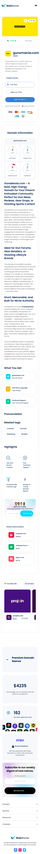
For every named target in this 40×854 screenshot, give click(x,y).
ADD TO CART (19, 100)
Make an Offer (16, 92)
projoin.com (18, 616)
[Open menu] (37, 804)
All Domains (29, 584)
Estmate (26, 513)
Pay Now (13, 84)
